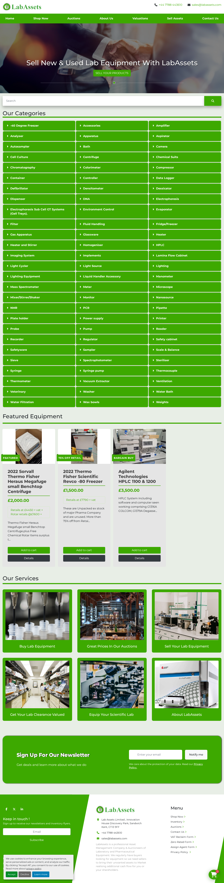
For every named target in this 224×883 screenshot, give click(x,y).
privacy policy (33, 868)
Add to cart (29, 550)
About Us (106, 18)
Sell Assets (175, 18)
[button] (110, 83)
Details (29, 558)
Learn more (40, 874)
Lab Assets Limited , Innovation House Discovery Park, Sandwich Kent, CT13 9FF (122, 823)
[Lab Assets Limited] (116, 809)
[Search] (212, 101)
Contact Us (210, 18)
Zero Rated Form (181, 842)
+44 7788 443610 (170, 4)
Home (9, 18)
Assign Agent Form (183, 847)
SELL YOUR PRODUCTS (112, 73)
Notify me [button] (196, 754)
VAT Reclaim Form (182, 836)
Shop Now (40, 18)
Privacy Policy (180, 852)
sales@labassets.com (206, 4)
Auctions (73, 18)
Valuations (140, 18)
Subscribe (37, 840)
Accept (12, 874)
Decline (24, 874)
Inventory (176, 821)
